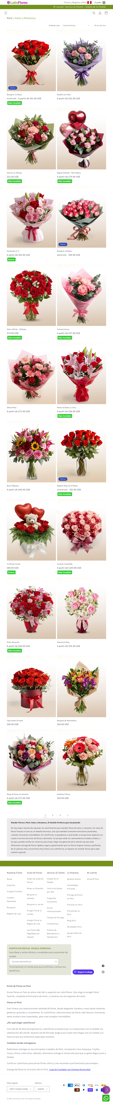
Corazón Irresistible (64, 564)
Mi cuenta (58, 6)
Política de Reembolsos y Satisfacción (53, 933)
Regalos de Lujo (14, 913)
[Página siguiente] (68, 815)
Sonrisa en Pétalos (14, 173)
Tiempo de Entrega (55, 917)
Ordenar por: (54, 25)
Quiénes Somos (74, 879)
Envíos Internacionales (54, 910)
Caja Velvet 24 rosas (15, 721)
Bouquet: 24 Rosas (64, 251)
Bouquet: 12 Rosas (14, 95)
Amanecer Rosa (63, 642)
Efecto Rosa (12, 407)
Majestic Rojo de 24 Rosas (67, 486)
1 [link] (45, 815)
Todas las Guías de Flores (35, 880)
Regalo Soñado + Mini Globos (69, 173)
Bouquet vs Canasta (32, 896)
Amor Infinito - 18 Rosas (16, 329)
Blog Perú (71, 920)
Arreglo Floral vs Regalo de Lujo (34, 922)
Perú (10, 18)
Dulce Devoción (13, 642)
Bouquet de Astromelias (66, 721)
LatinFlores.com (18, 1099)
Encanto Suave (63, 329)
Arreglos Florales (14, 891)
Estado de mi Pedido (96, 6)
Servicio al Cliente (74, 6)
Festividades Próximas (72, 887)
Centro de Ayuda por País (54, 890)
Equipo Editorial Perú (74, 935)
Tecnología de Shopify (33, 1099)
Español (98, 3)
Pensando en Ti (13, 251)
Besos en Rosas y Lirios (66, 407)
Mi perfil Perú (93, 879)
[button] (6, 13)
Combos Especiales (11, 899)
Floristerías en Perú (73, 913)
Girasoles (11, 885)
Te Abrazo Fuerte (13, 564)
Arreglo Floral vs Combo (34, 912)
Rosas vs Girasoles (35, 888)
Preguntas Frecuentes (52, 900)
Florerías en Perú (74, 904)
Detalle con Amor (64, 95)
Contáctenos (52, 923)
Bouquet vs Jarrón (35, 904)
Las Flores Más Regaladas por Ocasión (33, 933)
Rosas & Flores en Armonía (17, 794)
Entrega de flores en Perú (74, 897)
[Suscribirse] (56, 961)
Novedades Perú (74, 927)
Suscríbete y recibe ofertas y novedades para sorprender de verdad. (38, 952)
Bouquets (11, 907)
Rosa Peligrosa (13, 486)
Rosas (9, 879)
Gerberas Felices (63, 794)
